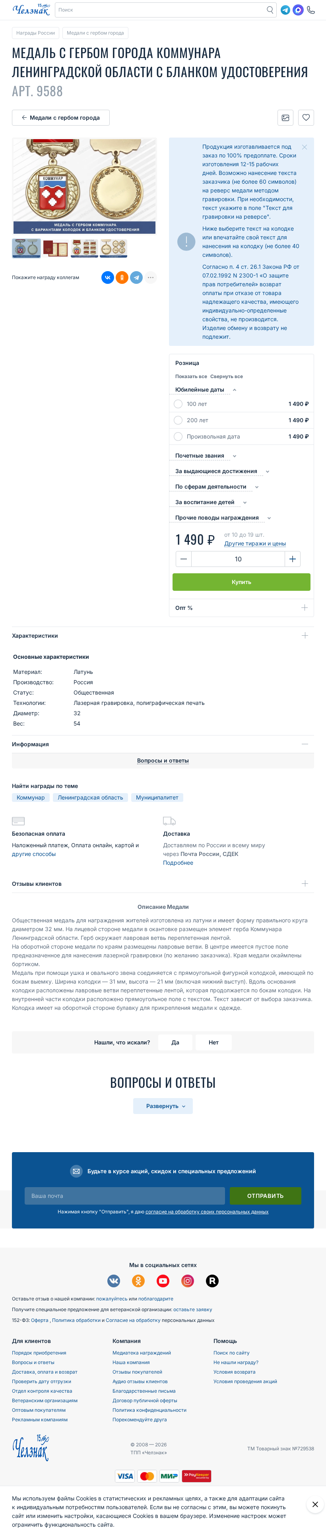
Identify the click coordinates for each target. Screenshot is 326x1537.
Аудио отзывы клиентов (140, 1381)
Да (175, 1042)
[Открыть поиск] (270, 10)
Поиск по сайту (231, 1353)
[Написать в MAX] (298, 10)
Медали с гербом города (65, 117)
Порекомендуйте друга (140, 1420)
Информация (30, 744)
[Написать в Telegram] (285, 10)
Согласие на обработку (134, 1320)
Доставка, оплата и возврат (45, 1372)
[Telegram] (136, 277)
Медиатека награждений (142, 1353)
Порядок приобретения (39, 1353)
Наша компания (131, 1362)
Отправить (265, 1195)
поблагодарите (155, 1299)
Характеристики (35, 635)
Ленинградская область (90, 797)
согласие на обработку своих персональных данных (207, 1212)
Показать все (191, 376)
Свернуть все (226, 376)
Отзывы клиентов (37, 883)
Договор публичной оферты (145, 1400)
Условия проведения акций (245, 1381)
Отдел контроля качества (42, 1391)
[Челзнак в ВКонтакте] (113, 1282)
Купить (241, 581)
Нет (214, 1042)
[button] (159, 10)
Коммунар (31, 797)
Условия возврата (234, 1372)
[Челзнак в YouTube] (163, 1282)
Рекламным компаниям (40, 1420)
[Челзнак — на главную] (31, 10)
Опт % (184, 607)
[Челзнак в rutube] (212, 1282)
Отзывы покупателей (137, 1372)
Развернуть (163, 1105)
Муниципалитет (157, 797)
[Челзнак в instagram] (187, 1282)
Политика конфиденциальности (149, 1410)
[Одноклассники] (122, 277)
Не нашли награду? (235, 1362)
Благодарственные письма (144, 1391)
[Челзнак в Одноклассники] (138, 1282)
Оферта (40, 1320)
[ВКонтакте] (107, 277)
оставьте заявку (192, 1309)
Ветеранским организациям (45, 1400)
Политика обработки (77, 1320)
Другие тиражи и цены (255, 543)
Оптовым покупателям (39, 1410)
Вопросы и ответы (33, 1362)
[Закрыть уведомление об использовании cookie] (315, 1504)
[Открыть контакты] (310, 10)
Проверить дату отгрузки (41, 1381)
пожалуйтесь (112, 1299)
